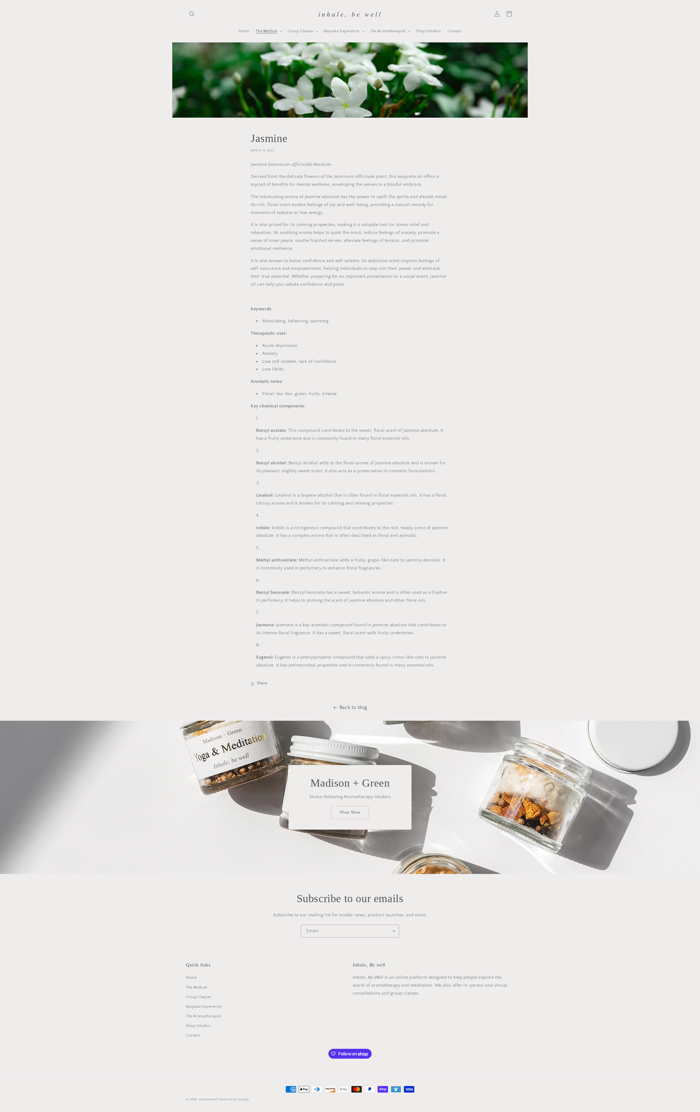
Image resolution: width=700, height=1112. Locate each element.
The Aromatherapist (203, 1016)
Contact (193, 1035)
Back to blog (353, 707)
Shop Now (350, 812)
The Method (196, 987)
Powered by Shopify (234, 1099)
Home (191, 977)
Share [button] (262, 683)
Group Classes (198, 997)
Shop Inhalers (198, 1026)
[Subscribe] (393, 931)
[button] (192, 14)
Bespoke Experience (204, 1006)
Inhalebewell (208, 1099)
